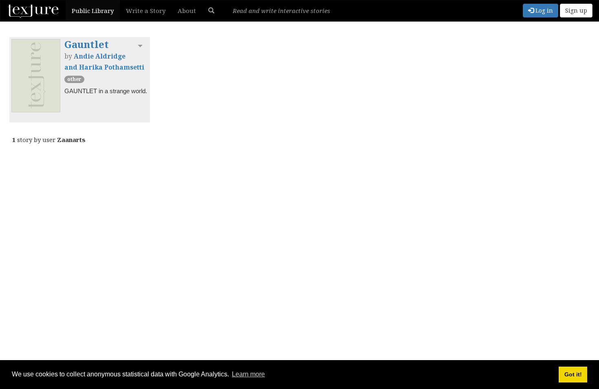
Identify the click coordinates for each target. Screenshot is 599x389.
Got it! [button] (573, 374)
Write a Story (145, 11)
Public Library (93, 11)
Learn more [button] (248, 374)
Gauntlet (86, 44)
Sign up (576, 10)
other (74, 79)
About (187, 11)
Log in (543, 10)
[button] (211, 10)
